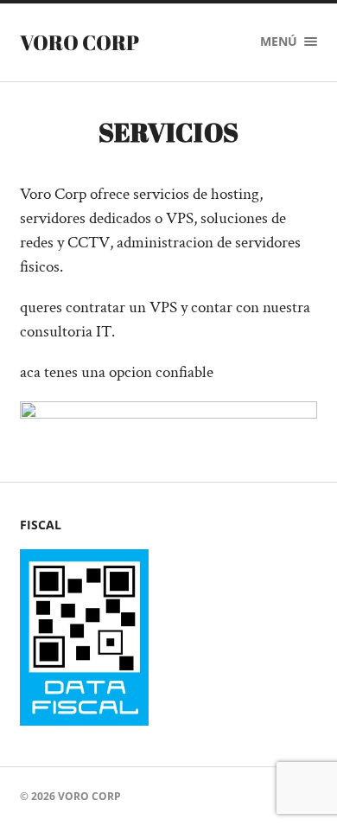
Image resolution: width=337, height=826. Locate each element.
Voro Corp (79, 42)
